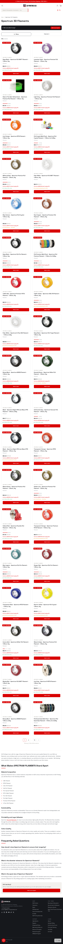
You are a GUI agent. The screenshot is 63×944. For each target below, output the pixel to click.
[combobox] (14, 10)
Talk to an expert (56, 27)
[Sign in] (57, 6)
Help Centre (35, 921)
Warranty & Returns (37, 927)
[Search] (60, 10)
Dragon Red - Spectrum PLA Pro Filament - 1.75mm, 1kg (46, 566)
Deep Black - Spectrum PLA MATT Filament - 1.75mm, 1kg (15, 60)
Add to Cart (16, 73)
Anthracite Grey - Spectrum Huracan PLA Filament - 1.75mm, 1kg (46, 410)
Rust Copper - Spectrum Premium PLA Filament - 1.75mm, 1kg (45, 216)
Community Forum (52, 925)
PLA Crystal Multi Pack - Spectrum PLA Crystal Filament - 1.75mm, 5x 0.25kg (45, 137)
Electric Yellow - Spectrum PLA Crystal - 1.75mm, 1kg (45, 605)
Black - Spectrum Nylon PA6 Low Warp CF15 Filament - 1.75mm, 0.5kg (15, 410)
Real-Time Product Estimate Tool (55, 910)
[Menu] (2, 6)
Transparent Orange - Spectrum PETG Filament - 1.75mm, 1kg (45, 450)
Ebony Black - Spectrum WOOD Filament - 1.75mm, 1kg (15, 373)
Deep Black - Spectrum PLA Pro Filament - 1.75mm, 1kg (15, 255)
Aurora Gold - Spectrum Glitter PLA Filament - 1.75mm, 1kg (16, 643)
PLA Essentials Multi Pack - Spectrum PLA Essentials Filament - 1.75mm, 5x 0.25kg (46, 719)
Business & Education (53, 903)
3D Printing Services (37, 915)
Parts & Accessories (37, 911)
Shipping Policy (36, 925)
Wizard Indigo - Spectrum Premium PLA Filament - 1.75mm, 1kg (45, 643)
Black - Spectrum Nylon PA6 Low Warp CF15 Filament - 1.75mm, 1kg (15, 450)
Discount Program (37, 929)
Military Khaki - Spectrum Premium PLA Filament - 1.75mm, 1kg (14, 176)
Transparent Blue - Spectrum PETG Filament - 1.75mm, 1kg (15, 605)
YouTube (50, 929)
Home (2, 17)
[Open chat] (4, 940)
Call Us (36, 1)
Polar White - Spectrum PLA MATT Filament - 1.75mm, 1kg (47, 176)
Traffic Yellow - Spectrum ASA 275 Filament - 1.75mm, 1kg (47, 294)
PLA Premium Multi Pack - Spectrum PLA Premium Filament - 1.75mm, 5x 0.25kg (45, 255)
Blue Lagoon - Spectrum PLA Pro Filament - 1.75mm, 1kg (15, 566)
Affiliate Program (36, 933)
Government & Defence (53, 905)
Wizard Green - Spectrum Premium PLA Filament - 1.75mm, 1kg (14, 487)
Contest (50, 931)
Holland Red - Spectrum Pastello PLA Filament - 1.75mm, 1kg (13, 527)
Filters (17, 34)
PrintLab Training (52, 927)
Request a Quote (52, 907)
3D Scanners (35, 909)
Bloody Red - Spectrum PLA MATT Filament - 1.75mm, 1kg (16, 682)
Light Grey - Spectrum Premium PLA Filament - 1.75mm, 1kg (47, 97)
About (49, 921)
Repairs (34, 923)
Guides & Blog (51, 923)
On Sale (34, 913)
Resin (33, 907)
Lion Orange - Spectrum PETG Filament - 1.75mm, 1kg (14, 137)
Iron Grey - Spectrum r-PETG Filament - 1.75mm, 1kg (45, 682)
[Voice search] (57, 10)
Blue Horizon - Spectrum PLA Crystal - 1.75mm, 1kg (14, 216)
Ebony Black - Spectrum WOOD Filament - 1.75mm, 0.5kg (15, 719)
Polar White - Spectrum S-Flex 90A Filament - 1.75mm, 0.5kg (15, 334)
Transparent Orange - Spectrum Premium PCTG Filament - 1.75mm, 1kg (46, 527)
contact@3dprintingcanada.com (9, 909)
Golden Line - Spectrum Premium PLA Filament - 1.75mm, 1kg (44, 487)
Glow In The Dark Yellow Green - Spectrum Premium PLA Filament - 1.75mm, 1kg (15, 97)
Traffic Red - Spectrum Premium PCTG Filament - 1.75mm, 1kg (14, 294)
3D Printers (35, 903)
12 (34, 740)
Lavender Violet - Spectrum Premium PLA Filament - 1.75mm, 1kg (46, 60)
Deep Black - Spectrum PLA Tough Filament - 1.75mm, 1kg (47, 334)
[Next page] (38, 740)
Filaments (34, 905)
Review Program (36, 931)
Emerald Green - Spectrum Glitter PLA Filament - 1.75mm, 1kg (45, 373)
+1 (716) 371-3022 (5, 908)
